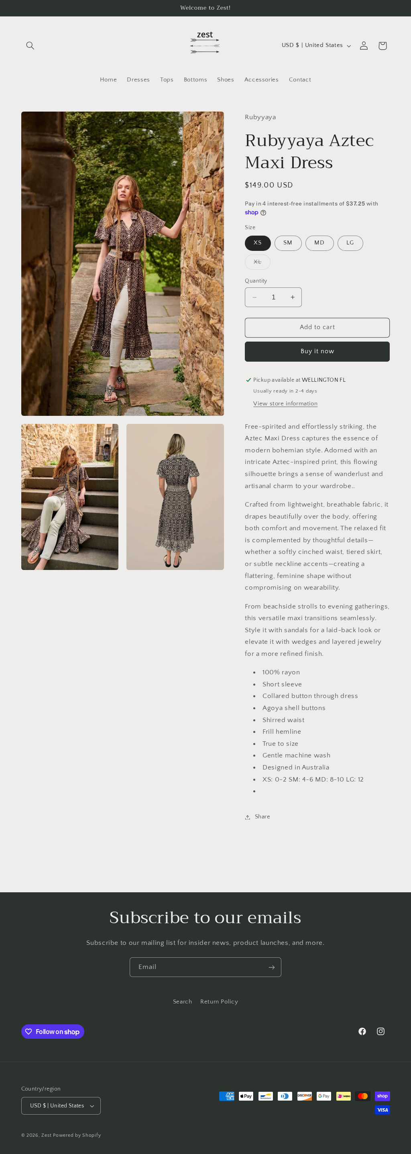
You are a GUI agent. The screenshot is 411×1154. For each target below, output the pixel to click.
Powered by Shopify (77, 1135)
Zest (46, 1135)
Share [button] (262, 817)
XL (262, 264)
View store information (285, 404)
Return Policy (219, 1002)
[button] (30, 46)
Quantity (256, 281)
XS (258, 243)
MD (319, 243)
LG (350, 243)
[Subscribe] (271, 967)
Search (182, 1002)
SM (288, 243)
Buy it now (318, 351)
